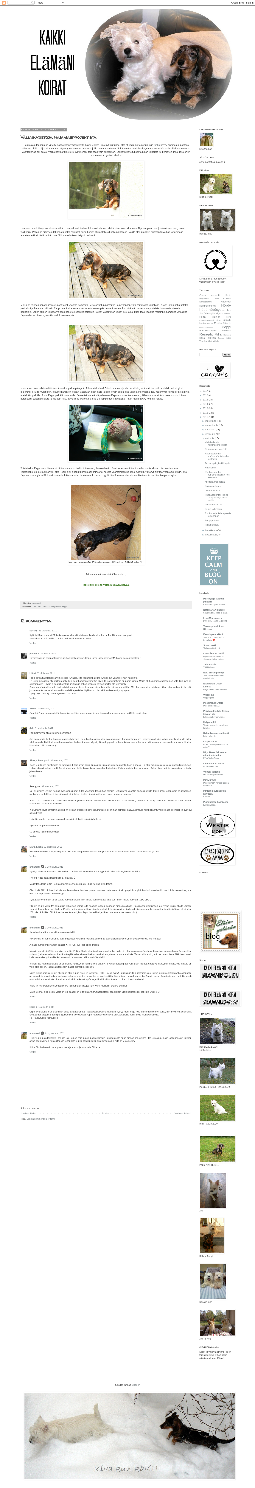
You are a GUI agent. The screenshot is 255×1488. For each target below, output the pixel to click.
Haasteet (225, 301)
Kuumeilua (210, 467)
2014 (206, 404)
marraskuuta (212, 425)
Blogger (135, 1385)
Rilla (218, 334)
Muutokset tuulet (210, 766)
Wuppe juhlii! (208, 698)
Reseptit (206, 334)
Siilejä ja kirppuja (214, 509)
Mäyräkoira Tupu (211, 758)
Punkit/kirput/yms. (208, 330)
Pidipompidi (209, 722)
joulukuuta (211, 421)
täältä (157, 145)
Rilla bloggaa (212, 525)
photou (33, 653)
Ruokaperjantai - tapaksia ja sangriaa (218, 514)
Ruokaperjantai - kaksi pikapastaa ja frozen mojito (216, 498)
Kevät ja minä (209, 805)
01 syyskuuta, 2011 (55, 1033)
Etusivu (105, 1113)
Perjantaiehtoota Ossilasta (215, 689)
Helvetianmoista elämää (216, 733)
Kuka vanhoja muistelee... (214, 604)
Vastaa (32, 643)
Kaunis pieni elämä (213, 634)
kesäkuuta (210, 534)
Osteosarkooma (206, 328)
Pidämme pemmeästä (216, 449)
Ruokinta (211, 338)
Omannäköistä (212, 490)
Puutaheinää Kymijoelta (215, 802)
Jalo (31, 728)
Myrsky (33, 630)
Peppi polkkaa (212, 520)
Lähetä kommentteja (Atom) (41, 1119)
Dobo (216, 298)
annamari (34, 867)
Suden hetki (209, 645)
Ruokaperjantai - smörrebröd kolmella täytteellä (217, 456)
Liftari (32, 673)
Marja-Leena (36, 847)
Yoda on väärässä (211, 648)
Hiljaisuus (207, 629)
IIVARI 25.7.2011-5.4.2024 (215, 621)
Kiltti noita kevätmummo (214, 717)
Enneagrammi (205, 302)
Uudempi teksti (29, 1113)
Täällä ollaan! (209, 667)
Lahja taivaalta (209, 736)
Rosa (202, 338)
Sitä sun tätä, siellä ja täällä (215, 613)
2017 (206, 391)
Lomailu (227, 320)
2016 (206, 395)
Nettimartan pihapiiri (214, 610)
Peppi (64, 606)
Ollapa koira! (210, 741)
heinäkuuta (211, 530)
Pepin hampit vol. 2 (214, 504)
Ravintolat (226, 331)
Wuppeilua (208, 695)
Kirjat (218, 313)
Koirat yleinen (55, 606)
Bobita (228, 295)
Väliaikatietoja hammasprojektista (216, 443)
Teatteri (221, 338)
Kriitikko (206, 797)
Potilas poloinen (213, 486)
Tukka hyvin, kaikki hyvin (217, 463)
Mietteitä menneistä (215, 482)
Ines (229, 310)
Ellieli (32, 1007)
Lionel (218, 320)
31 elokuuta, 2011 (48, 630)
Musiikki (218, 323)
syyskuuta (210, 434)
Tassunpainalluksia (213, 626)
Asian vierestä (209, 294)
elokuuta (210, 438)
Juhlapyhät (209, 313)
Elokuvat (227, 298)
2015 (206, 399)
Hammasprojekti (40, 606)
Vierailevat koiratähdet (209, 341)
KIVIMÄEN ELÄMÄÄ (214, 653)
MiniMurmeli (209, 780)
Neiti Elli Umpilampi (213, 672)
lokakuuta (210, 429)
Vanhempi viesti (183, 1113)
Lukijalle (202, 323)
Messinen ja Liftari (213, 703)
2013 (206, 408)
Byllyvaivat (204, 298)
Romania (227, 335)
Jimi (201, 313)
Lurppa (210, 323)
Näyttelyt (227, 323)
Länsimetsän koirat (213, 763)
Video (228, 338)
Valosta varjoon (211, 772)
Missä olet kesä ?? (211, 706)
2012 (206, 412)
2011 (206, 417)
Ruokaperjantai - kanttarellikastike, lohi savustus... (217, 475)
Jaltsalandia (209, 664)
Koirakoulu (226, 313)
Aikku (32, 708)
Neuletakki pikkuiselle (213, 774)
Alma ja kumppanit (39, 760)
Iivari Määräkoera (212, 618)
